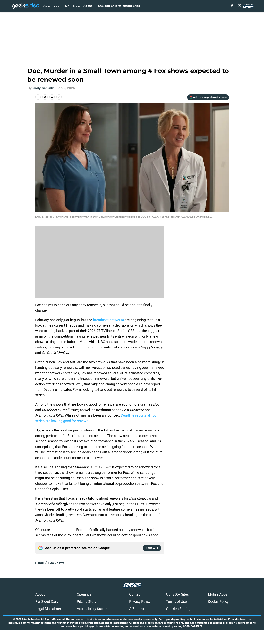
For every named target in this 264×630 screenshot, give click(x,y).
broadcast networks (108, 320)
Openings (84, 594)
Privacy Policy (139, 601)
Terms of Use (176, 601)
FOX (66, 6)
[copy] (59, 97)
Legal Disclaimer (48, 609)
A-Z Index (136, 609)
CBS (56, 6)
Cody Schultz (43, 88)
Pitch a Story (86, 601)
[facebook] (232, 5)
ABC (46, 6)
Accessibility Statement (95, 609)
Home (39, 563)
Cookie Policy (218, 601)
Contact (135, 594)
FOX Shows (56, 563)
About (87, 6)
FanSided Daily (46, 601)
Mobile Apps (217, 594)
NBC (76, 6)
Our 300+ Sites (177, 594)
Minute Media (30, 619)
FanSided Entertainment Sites (118, 6)
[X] (239, 5)
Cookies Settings (179, 609)
